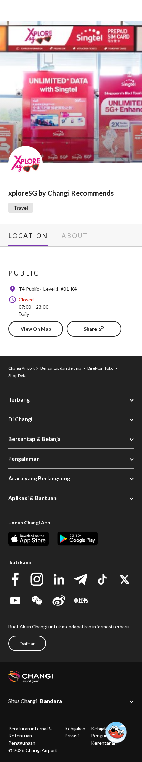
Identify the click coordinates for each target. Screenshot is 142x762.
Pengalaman (24, 458)
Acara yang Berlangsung (39, 478)
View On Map (36, 329)
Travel (20, 208)
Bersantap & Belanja (34, 438)
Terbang (19, 399)
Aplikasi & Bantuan (32, 497)
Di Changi (20, 419)
